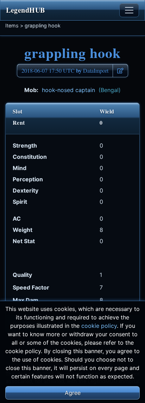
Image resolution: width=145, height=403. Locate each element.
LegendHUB (25, 10)
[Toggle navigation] (129, 10)
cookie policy (99, 325)
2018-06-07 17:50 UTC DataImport (64, 70)
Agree (73, 392)
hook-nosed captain (81, 89)
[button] (120, 70)
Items (12, 25)
